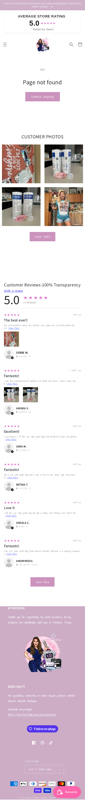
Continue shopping (42, 96)
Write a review (13, 290)
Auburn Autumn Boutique (36, 797)
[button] (5, 44)
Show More (42, 236)
